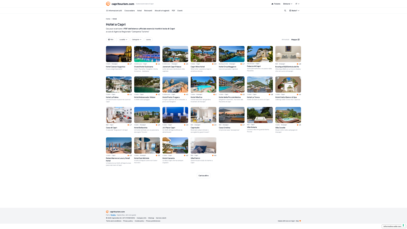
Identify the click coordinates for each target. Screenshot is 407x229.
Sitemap (151, 218)
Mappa (294, 39)
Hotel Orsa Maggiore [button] (227, 67)
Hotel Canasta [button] (168, 158)
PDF (173, 10)
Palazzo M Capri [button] (254, 66)
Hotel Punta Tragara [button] (171, 97)
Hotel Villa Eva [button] (196, 97)
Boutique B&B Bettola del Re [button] (287, 67)
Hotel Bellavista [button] (140, 127)
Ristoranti (148, 10)
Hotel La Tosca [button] (253, 97)
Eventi (180, 10)
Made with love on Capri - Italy (288, 221)
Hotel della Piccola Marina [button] (230, 97)
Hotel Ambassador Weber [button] (144, 97)
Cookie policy (139, 221)
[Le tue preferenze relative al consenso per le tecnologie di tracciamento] (403, 225)
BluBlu (113, 215)
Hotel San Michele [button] (141, 158)
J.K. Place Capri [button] (168, 127)
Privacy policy (128, 221)
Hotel (139, 10)
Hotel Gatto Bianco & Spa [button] (286, 97)
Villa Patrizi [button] (195, 158)
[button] (119, 54)
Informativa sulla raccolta (394, 226)
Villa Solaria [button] (252, 127)
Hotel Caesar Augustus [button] (115, 67)
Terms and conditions (113, 221)
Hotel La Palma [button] (112, 97)
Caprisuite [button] (195, 127)
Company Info (141, 218)
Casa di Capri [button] (111, 127)
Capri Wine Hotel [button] (198, 67)
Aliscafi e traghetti (162, 10)
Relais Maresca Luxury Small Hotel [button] (118, 159)
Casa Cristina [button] (224, 127)
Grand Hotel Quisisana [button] (143, 67)
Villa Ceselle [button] (280, 127)
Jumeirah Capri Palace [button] (171, 67)
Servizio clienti (161, 218)
